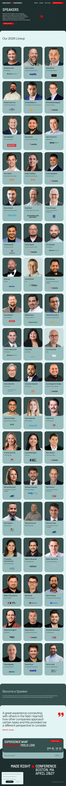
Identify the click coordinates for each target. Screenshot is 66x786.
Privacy (59, 781)
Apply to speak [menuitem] (47, 3)
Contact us (57, 755)
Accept (9, 781)
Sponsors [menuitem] (41, 3)
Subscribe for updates (8, 23)
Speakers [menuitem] (36, 3)
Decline (17, 781)
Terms (62, 781)
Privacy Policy (13, 779)
